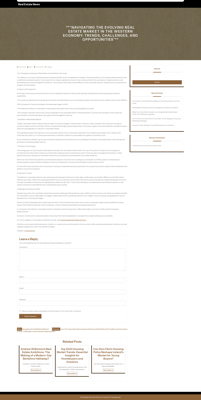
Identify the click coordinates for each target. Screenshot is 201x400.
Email (21, 288)
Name (22, 277)
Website (22, 300)
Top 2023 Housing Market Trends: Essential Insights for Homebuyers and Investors (72, 355)
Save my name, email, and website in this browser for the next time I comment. (51, 311)
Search (157, 69)
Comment (23, 247)
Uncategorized (29, 231)
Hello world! (157, 146)
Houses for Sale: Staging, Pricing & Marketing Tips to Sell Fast (153, 125)
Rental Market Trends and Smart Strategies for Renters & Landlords (155, 108)
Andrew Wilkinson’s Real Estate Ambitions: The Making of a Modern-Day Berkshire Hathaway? (36, 353)
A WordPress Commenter (141, 146)
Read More (36, 370)
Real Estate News (29, 4)
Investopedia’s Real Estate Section (73, 220)
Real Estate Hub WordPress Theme (94, 397)
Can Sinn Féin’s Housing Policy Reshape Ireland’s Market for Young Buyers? (108, 353)
